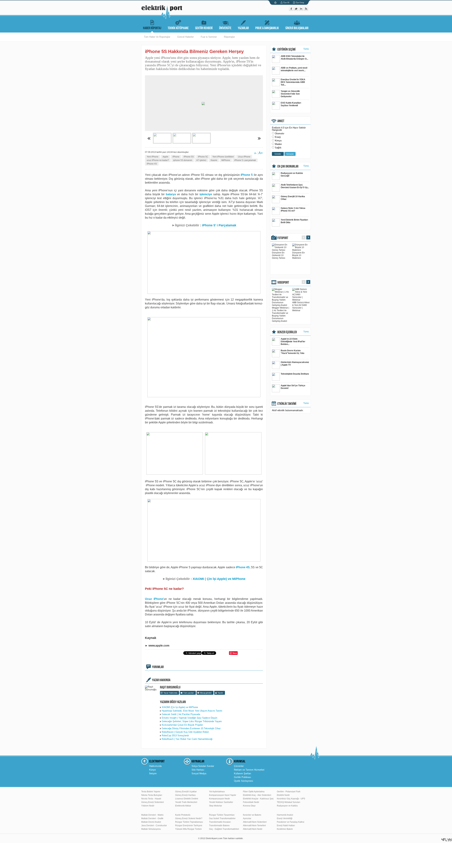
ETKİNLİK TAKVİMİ (286, 404)
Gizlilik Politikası (242, 777)
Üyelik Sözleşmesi (243, 781)
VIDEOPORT (283, 282)
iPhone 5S (189, 156)
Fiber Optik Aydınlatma (253, 792)
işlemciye (206, 194)
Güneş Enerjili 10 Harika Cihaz (293, 197)
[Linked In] (301, 10)
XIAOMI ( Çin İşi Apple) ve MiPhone (219, 579)
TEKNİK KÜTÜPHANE (178, 28)
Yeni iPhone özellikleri (223, 156)
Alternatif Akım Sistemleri (255, 822)
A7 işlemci (201, 160)
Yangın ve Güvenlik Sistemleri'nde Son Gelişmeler (290, 94)
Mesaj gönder (206, 693)
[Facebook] (291, 10)
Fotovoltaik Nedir (251, 802)
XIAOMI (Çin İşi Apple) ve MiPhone (180, 707)
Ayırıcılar (247, 818)
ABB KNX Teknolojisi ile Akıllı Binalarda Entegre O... (294, 57)
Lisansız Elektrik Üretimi (186, 799)
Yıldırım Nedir (147, 806)
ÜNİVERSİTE (225, 28)
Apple (165, 156)
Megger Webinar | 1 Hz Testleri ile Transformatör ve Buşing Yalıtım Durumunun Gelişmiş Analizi (280, 314)
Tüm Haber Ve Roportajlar (157, 37)
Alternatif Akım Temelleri (254, 825)
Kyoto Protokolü (182, 815)
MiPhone (225, 160)
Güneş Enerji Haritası (185, 795)
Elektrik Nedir (283, 795)
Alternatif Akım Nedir (252, 829)
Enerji (278, 137)
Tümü (306, 49)
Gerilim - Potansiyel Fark (288, 792)
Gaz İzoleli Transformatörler (222, 818)
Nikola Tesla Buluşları (151, 795)
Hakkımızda (155, 766)
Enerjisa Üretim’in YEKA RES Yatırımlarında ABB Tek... (293, 82)
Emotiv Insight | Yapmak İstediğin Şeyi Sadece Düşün (189, 717)
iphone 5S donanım (182, 160)
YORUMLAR (158, 667)
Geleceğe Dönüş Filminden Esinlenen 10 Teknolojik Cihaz (191, 728)
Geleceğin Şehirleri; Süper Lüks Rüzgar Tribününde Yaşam (192, 721)
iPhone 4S (152, 164)
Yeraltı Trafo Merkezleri (186, 802)
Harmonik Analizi (285, 815)
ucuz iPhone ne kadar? (158, 160)
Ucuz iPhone (244, 156)
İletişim (153, 773)
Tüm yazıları (188, 693)
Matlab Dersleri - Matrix (152, 815)
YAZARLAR (243, 28)
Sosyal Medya (199, 773)
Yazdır (220, 693)
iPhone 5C (203, 156)
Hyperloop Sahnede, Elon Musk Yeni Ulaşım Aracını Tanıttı (192, 710)
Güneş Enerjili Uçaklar (186, 792)
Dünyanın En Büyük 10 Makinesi (298, 255)
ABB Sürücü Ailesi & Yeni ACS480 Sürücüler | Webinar (301, 306)
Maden (278, 144)
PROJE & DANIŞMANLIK (267, 28)
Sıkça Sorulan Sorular (203, 766)
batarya (171, 194)
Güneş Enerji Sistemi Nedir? (188, 818)
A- (255, 153)
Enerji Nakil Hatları (286, 825)
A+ (260, 153)
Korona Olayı (249, 806)
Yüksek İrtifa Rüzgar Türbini (188, 829)
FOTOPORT (282, 238)
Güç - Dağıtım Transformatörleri (224, 829)
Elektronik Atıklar (183, 806)
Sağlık (278, 147)
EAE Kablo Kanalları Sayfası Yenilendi (291, 104)
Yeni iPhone (152, 156)
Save (235, 653)
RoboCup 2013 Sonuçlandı (175, 735)
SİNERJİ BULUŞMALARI (296, 28)
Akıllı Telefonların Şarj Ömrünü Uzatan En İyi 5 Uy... (295, 186)
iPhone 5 (247, 174)
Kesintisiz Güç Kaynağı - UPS (291, 799)
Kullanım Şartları (242, 773)
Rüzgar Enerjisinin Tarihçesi (188, 825)
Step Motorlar (215, 806)
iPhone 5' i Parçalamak (219, 225)
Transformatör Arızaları (220, 822)
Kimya (278, 140)
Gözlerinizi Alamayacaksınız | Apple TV (295, 363)
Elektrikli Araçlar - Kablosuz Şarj (258, 799)
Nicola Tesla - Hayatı (151, 799)
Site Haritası (198, 770)
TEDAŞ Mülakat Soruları (288, 802)
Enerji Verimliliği (284, 818)
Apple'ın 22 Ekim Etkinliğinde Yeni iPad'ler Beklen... (293, 341)
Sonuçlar (290, 154)
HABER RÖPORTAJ (152, 28)
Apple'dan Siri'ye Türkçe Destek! (293, 386)
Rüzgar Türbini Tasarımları (221, 815)
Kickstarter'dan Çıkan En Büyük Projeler (182, 725)
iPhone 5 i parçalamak (245, 160)
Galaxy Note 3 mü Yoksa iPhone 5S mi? (293, 209)
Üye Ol (286, 2)
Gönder (278, 154)
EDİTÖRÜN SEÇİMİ (286, 49)
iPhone (176, 156)
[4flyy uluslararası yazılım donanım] (446, 839)
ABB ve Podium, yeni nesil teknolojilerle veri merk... (294, 69)
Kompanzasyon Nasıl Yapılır (222, 795)
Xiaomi (213, 160)
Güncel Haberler (185, 37)
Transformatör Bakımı (219, 825)
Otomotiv (279, 133)
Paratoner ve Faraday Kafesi (290, 822)
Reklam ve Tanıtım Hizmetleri (249, 770)
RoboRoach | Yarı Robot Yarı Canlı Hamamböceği (187, 739)
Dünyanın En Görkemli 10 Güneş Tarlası (278, 255)
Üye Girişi (300, 2)
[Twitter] (296, 10)
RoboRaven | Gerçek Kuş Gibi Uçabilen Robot (185, 732)
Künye (152, 770)
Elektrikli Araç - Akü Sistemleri (257, 795)
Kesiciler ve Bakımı (252, 815)
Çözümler (239, 766)
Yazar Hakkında (170, 693)
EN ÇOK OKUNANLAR (287, 166)
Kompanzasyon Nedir (219, 799)
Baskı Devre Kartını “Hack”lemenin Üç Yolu (292, 351)
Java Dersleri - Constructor (154, 825)
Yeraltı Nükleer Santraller (221, 802)
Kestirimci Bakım (285, 829)
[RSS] (306, 10)
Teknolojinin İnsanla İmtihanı (295, 374)
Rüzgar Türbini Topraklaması (189, 822)
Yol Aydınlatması (217, 792)
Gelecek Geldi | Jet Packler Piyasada (181, 714)
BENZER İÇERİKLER (287, 332)
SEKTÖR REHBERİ (204, 28)
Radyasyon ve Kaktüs (287, 806)
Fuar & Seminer (209, 37)
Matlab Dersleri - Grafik (152, 818)
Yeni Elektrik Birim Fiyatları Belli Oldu (294, 221)
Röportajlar (229, 37)
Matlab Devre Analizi (151, 822)
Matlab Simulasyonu (151, 829)
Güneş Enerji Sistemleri (152, 802)
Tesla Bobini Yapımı (150, 792)
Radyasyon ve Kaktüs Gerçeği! (292, 174)
